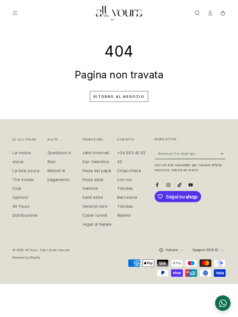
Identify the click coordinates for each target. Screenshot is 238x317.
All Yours (31, 250)
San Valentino (95, 161)
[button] (197, 12)
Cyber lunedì (94, 215)
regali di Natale (97, 224)
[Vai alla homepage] (119, 13)
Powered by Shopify (26, 257)
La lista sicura (25, 170)
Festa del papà (96, 170)
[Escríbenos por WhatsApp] (223, 303)
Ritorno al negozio (119, 96)
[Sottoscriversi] (223, 153)
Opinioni (20, 197)
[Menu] (15, 12)
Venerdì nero (95, 206)
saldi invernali (95, 152)
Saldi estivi (92, 197)
